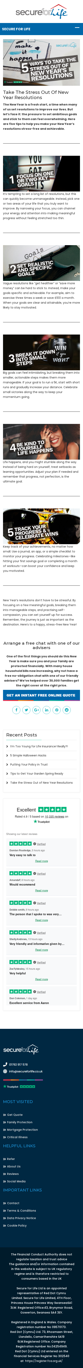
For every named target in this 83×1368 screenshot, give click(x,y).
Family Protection (19, 1122)
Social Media (16, 1181)
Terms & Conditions (21, 1211)
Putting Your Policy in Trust (29, 764)
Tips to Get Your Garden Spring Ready (36, 774)
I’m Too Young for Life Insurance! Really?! (39, 746)
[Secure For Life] (41, 11)
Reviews (13, 1174)
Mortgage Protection (22, 1130)
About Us (14, 1166)
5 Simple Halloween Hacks (28, 755)
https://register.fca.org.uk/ (44, 1361)
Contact (13, 1203)
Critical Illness (17, 1137)
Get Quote (15, 1115)
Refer (11, 1159)
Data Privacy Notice (21, 1218)
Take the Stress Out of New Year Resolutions (41, 783)
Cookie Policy (17, 1226)
